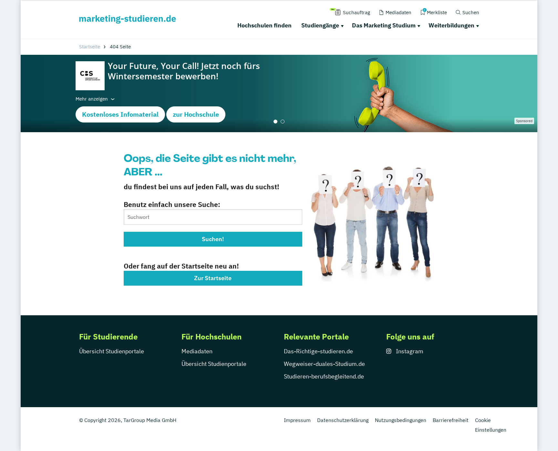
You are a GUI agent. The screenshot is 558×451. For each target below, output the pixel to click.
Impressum (297, 420)
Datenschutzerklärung (342, 420)
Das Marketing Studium (384, 25)
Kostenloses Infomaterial (120, 114)
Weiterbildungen (451, 25)
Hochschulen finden (264, 25)
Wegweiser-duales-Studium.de (324, 364)
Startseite (89, 47)
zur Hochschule (196, 114)
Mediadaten (196, 351)
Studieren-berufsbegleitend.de (324, 376)
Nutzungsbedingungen (400, 420)
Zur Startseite (213, 278)
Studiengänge (320, 25)
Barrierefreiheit (451, 420)
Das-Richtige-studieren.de (318, 351)
